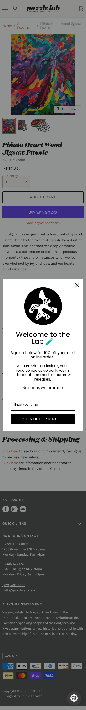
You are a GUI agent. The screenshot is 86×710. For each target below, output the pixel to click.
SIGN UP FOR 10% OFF (43, 419)
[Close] (77, 285)
